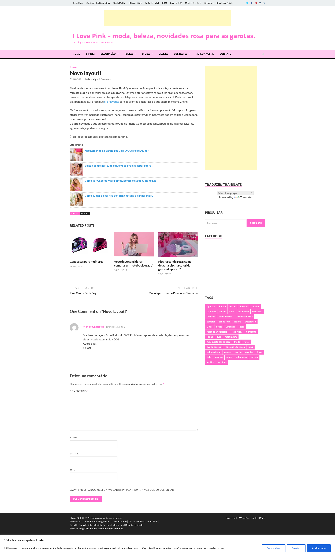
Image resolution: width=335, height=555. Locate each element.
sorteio (254, 357)
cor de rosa (224, 321)
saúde (229, 357)
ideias (210, 336)
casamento (243, 311)
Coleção (211, 316)
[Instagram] (264, 3)
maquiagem (231, 336)
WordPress (245, 517)
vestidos (222, 362)
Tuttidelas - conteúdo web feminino (104, 528)
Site (72, 469)
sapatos (219, 357)
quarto (238, 352)
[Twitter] (247, 3)
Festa (241, 326)
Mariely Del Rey (193, 3)
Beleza (163, 53)
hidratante (251, 331)
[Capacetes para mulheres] (90, 257)
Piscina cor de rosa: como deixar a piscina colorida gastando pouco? (175, 265)
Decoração (108, 53)
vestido (210, 362)
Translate (245, 197)
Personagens (205, 53)
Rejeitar (296, 548)
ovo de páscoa (214, 346)
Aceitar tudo (319, 548)
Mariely (92, 79)
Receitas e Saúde (225, 3)
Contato (226, 53)
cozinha (237, 321)
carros (222, 311)
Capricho (211, 311)
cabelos (255, 306)
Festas (129, 53)
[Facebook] (251, 3)
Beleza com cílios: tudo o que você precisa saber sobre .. (119, 165)
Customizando (119, 521)
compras (211, 321)
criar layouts (111, 101)
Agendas (211, 306)
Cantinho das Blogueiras (98, 3)
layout (85, 213)
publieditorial (214, 352)
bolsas (232, 306)
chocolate (257, 311)
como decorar (225, 316)
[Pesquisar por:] (235, 223)
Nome (74, 437)
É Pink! (90, 53)
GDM (164, 3)
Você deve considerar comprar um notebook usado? (134, 263)
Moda (146, 53)
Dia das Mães (135, 3)
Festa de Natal (152, 3)
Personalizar (273, 548)
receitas (249, 352)
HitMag (260, 517)
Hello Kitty (236, 331)
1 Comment (105, 79)
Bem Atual (78, 3)
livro (219, 336)
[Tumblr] (260, 3)
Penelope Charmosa (235, 346)
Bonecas (244, 306)
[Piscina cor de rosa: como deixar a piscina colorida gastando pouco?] (178, 257)
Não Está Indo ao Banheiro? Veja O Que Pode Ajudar (117, 150)
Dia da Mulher (119, 3)
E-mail (75, 453)
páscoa (227, 352)
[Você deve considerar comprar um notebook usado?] (134, 257)
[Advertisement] (167, 18)
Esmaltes (230, 326)
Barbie (222, 306)
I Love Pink (151, 521)
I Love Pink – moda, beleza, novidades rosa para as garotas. (163, 36)
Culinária (180, 53)
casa (231, 311)
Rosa (259, 352)
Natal (246, 341)
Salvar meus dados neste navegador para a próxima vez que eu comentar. (122, 489)
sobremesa (241, 357)
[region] (167, 545)
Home (76, 53)
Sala (209, 357)
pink (250, 346)
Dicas (210, 326)
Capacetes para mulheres (86, 261)
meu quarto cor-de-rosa (218, 341)
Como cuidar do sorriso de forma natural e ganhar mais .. (119, 195)
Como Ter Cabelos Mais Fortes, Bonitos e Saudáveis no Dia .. (121, 180)
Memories (208, 3)
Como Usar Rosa (244, 316)
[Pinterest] (256, 3)
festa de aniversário (217, 331)
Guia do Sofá (176, 3)
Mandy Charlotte (93, 326)
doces (219, 326)
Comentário (79, 391)
